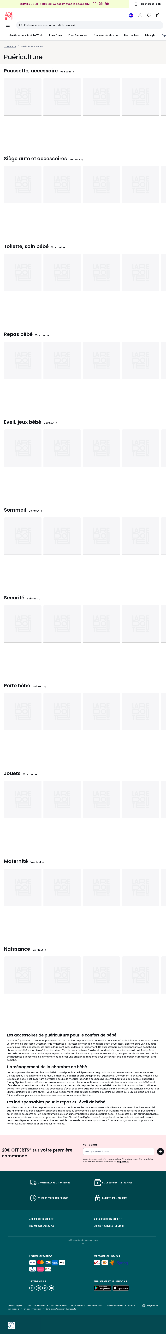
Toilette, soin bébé (26, 246)
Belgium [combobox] (151, 1305)
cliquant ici (123, 1161)
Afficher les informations (83, 1240)
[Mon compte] (140, 15)
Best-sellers (131, 35)
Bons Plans (55, 35)
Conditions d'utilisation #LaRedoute (61, 1309)
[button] (158, 15)
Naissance (17, 949)
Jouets (12, 773)
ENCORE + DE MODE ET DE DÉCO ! (109, 1225)
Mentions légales (15, 1305)
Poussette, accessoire (31, 71)
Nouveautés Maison (106, 35)
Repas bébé (18, 334)
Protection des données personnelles (87, 1305)
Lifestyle (150, 35)
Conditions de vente (58, 1305)
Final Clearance (77, 35)
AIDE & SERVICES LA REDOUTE (108, 1218)
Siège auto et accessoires (35, 158)
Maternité (16, 861)
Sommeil (15, 510)
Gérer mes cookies (115, 1305)
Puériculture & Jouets (31, 46)
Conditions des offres (36, 1305)
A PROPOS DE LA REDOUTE (41, 1218)
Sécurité (14, 598)
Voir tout (65, 71)
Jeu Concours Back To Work (26, 35)
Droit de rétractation (32, 1309)
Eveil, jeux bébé (22, 422)
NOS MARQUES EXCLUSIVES (41, 1225)
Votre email (91, 1144)
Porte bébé (17, 685)
